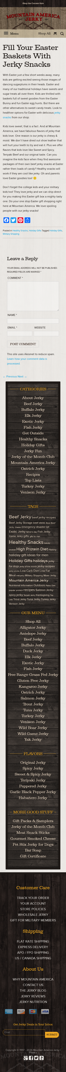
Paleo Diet (50, 585)
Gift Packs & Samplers (33, 821)
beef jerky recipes (44, 517)
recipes (29, 590)
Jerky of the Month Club (33, 456)
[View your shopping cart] (56, 33)
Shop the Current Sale (33, 3)
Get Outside (33, 433)
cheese (18, 527)
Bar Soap (33, 850)
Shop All (44, 33)
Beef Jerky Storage (20, 523)
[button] (6, 35)
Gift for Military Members (33, 920)
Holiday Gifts (35, 230)
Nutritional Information (21, 585)
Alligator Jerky (33, 627)
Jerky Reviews (33, 996)
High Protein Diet (32, 549)
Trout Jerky (19, 599)
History (52, 549)
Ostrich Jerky (33, 468)
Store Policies (33, 909)
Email (12, 327)
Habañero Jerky (33, 798)
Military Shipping (11, 234)
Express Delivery (33, 947)
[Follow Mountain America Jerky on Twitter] (35, 1057)
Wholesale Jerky (33, 915)
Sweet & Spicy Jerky (33, 774)
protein (19, 590)
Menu (14, 33)
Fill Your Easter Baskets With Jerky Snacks (30, 56)
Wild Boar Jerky (33, 728)
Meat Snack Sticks (33, 832)
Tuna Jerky (33, 599)
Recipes (33, 474)
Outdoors (39, 585)
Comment (15, 278)
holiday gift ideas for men (28, 555)
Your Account (33, 904)
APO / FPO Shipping (33, 953)
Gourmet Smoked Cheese (33, 838)
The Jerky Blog (33, 991)
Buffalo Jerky (33, 409)
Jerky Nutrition (33, 1002)
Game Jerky (16, 536)
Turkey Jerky (33, 486)
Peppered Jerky (33, 786)
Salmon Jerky (44, 590)
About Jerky (33, 398)
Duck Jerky (33, 651)
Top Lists (33, 480)
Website (40, 327)
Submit (52, 1034)
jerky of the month (28, 566)
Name (12, 315)
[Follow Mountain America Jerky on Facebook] (30, 1057)
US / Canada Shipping (33, 958)
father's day (31, 532)
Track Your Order (33, 898)
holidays (40, 560)
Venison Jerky (33, 492)
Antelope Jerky (33, 633)
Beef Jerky (33, 404)
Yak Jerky (33, 739)
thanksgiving (42, 595)
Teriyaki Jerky (29, 595)
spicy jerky (16, 595)
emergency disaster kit (35, 527)
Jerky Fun (33, 451)
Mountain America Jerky (33, 21)
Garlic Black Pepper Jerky (33, 792)
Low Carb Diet (29, 571)
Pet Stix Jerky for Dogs (33, 844)
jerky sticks (14, 571)
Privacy (33, 1052)
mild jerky (20, 576)
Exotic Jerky (33, 421)
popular (12, 590)
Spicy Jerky (33, 768)
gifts (26, 536)
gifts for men (35, 536)
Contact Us (33, 985)
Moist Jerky (49, 575)
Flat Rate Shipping (33, 942)
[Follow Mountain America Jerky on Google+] (25, 1057)
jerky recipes (46, 566)
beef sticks (39, 522)
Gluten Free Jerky (33, 680)
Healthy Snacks (20, 230)
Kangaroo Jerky (33, 686)
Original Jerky (33, 762)
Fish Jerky (33, 427)
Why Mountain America (33, 979)
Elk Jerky (33, 415)
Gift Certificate (33, 856)
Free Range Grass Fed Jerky (33, 674)
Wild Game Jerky (33, 733)
